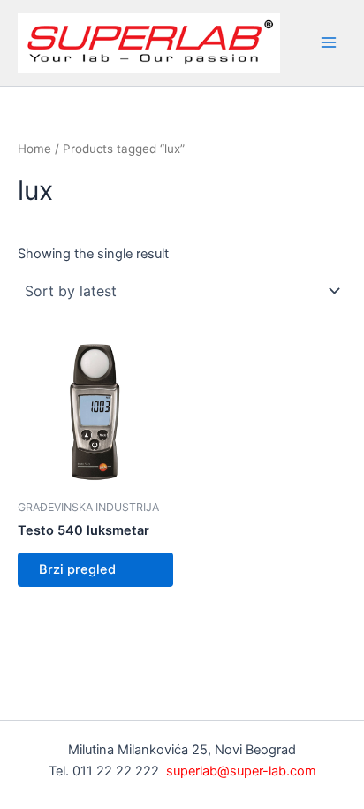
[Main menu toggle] (328, 42)
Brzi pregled (77, 569)
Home (34, 148)
